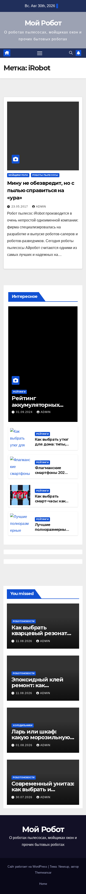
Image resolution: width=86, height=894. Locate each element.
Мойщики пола (18, 175)
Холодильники (22, 725)
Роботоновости (23, 621)
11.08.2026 (24, 641)
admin (41, 206)
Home (43, 884)
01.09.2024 (24, 412)
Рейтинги (19, 391)
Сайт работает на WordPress (28, 866)
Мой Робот (43, 23)
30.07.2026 (24, 797)
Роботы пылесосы (45, 175)
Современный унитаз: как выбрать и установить (42, 789)
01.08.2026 (24, 745)
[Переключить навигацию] (40, 53)
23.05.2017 (20, 206)
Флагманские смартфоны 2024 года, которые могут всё (51, 475)
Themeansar (43, 872)
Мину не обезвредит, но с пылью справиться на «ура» (40, 190)
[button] (71, 53)
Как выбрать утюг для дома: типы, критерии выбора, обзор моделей (52, 446)
